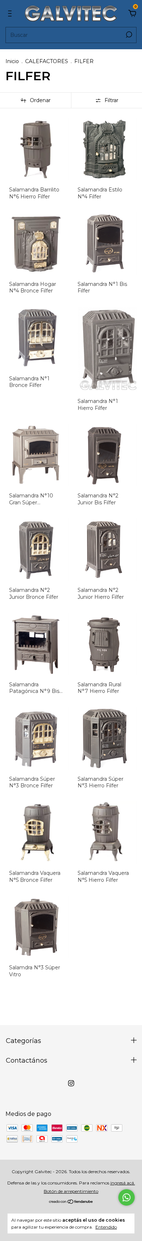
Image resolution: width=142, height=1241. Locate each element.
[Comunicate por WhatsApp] (126, 1197)
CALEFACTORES (46, 61)
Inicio (12, 61)
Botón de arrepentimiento (71, 1191)
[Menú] (11, 14)
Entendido (106, 1227)
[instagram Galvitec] (71, 1083)
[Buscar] (128, 35)
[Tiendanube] (71, 1202)
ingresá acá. (122, 1183)
